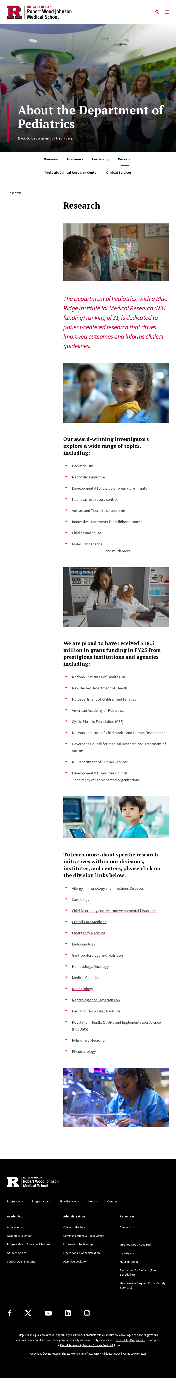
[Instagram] (87, 1313)
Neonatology (82, 988)
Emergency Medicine (88, 932)
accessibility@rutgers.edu (130, 1340)
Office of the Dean (74, 1227)
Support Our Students (21, 1261)
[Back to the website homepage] (39, 12)
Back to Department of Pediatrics (45, 138)
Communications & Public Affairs (83, 1236)
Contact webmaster (134, 1353)
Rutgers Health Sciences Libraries (28, 1244)
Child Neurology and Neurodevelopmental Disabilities (114, 910)
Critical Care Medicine (89, 921)
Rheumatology (84, 1051)
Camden (112, 1201)
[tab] (51, 159)
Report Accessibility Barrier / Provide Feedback (87, 1345)
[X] (28, 1313)
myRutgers (127, 1253)
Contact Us (127, 1227)
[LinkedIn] (68, 1313)
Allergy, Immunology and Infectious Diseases (108, 888)
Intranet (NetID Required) (136, 1244)
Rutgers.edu (15, 1201)
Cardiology (80, 899)
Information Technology (78, 1244)
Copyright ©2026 (40, 1353)
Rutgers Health (41, 1201)
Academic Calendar (19, 1236)
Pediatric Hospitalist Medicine (96, 1011)
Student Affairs (16, 1253)
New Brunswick (69, 1201)
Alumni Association (75, 1261)
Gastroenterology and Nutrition (97, 955)
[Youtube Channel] (48, 1313)
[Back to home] (35, 1182)
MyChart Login (129, 1262)
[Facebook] (9, 1313)
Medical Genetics (85, 977)
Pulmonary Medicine (88, 1040)
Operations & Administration (81, 1253)
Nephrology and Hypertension (96, 999)
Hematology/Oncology (90, 966)
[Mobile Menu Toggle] (166, 12)
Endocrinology (83, 944)
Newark (93, 1201)
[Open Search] (157, 12)
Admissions (14, 1227)
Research (14, 193)
